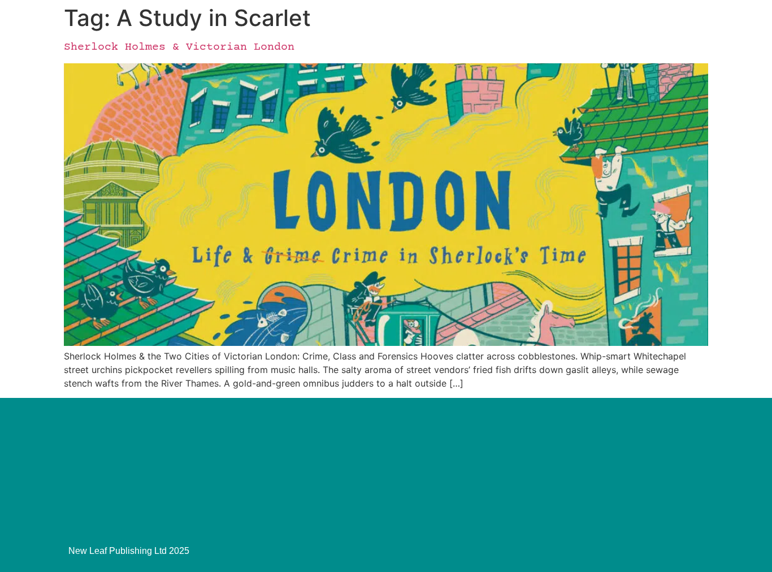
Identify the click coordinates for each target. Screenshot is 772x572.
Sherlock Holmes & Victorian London (179, 47)
